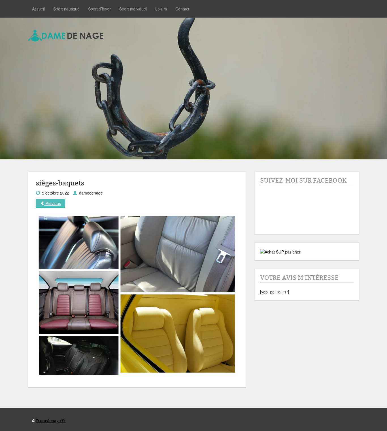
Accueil (38, 9)
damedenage (91, 193)
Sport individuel (133, 9)
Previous (52, 203)
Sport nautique (66, 9)
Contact (182, 9)
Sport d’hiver (99, 9)
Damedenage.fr (50, 421)
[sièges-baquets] (137, 294)
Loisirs (161, 9)
